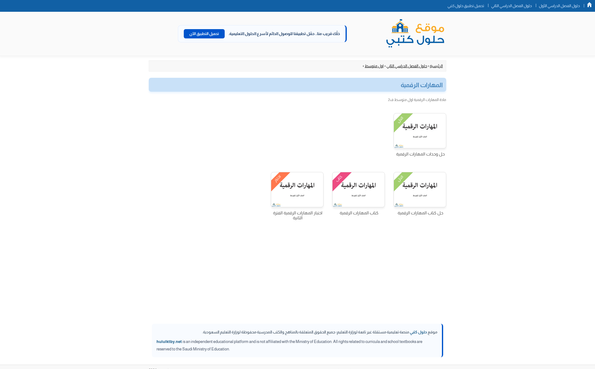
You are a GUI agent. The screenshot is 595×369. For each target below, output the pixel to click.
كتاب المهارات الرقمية (359, 212)
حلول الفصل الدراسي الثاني (511, 6)
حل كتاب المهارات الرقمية (420, 212)
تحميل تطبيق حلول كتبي (465, 6)
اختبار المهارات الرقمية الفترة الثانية (297, 215)
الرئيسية (436, 66)
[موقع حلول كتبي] (415, 33)
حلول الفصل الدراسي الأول (559, 6)
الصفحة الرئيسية (589, 5)
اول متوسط (374, 66)
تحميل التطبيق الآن (204, 34)
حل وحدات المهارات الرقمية (420, 154)
